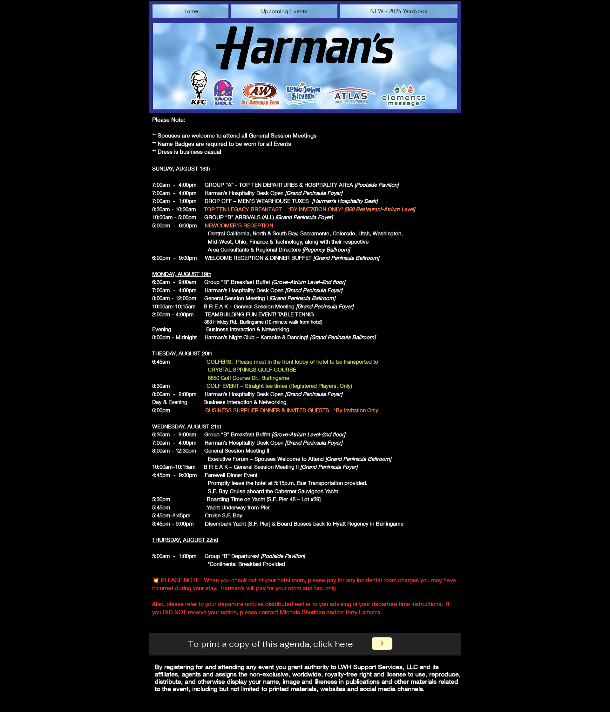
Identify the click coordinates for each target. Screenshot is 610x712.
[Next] (382, 643)
